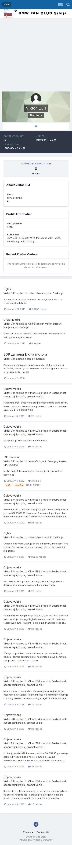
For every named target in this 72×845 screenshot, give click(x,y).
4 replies (36, 343)
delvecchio (34, 293)
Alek (30, 323)
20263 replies (39, 309)
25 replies (36, 416)
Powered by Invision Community (36, 840)
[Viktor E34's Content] (36, 126)
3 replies (36, 480)
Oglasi (7, 289)
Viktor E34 (9, 293)
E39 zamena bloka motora (25, 354)
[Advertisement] (36, 55)
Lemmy (32, 461)
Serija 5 (40, 358)
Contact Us (43, 832)
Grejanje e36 (11, 319)
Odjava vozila (12, 388)
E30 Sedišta (11, 457)
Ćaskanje (58, 293)
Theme (27, 832)
